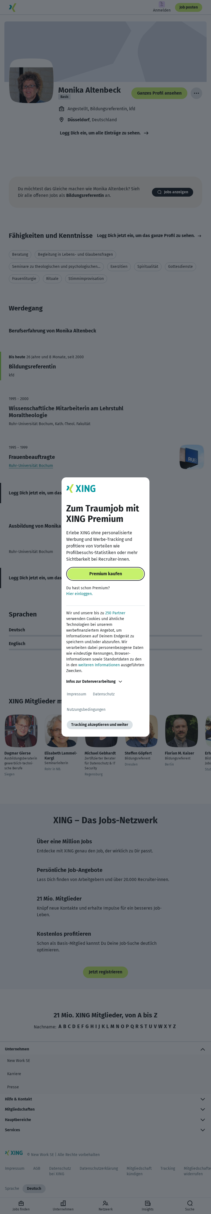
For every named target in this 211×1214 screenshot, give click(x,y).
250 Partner (115, 613)
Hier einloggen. (79, 593)
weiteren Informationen (99, 665)
